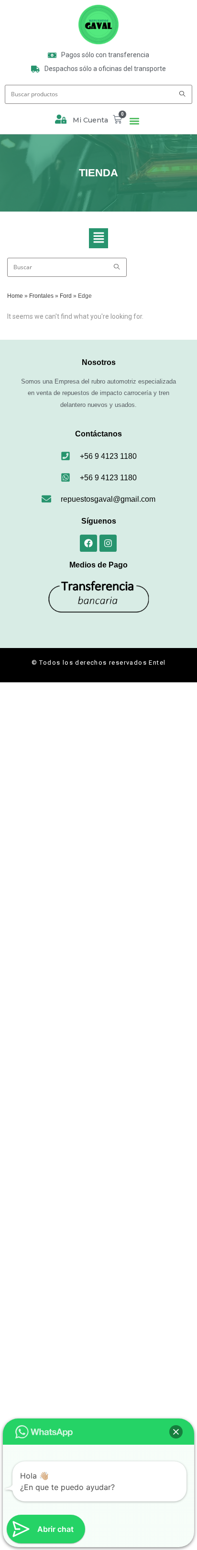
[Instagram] (108, 543)
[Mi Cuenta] (60, 119)
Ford (66, 296)
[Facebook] (88, 543)
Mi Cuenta (90, 120)
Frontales (41, 296)
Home (15, 296)
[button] (134, 121)
